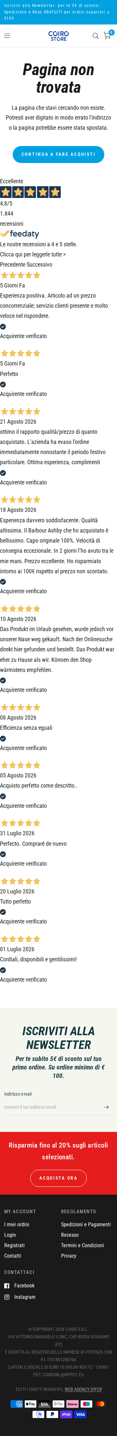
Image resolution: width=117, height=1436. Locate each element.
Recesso (70, 1235)
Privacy (68, 1256)
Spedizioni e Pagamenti (86, 1224)
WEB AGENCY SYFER (83, 1389)
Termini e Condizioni (82, 1245)
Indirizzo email (18, 1094)
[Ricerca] (95, 35)
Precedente (12, 265)
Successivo (39, 265)
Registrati (14, 1245)
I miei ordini (16, 1224)
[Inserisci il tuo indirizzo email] (106, 1107)
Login (10, 1235)
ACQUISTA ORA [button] (58, 1178)
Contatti (12, 1256)
